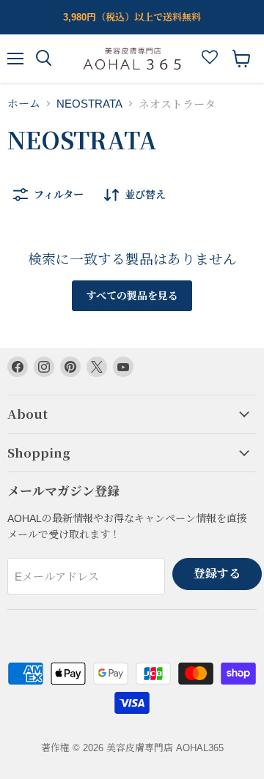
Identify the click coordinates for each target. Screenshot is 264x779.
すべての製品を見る (132, 296)
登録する (217, 573)
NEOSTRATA (89, 103)
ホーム (23, 103)
